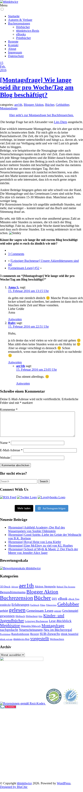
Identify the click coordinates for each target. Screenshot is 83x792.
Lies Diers (60, 122)
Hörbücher (23, 27)
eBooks (21, 34)
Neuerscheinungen (31, 630)
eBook (62, 599)
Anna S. (13, 287)
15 (1, 63)
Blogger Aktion (34, 104)
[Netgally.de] (54, 703)
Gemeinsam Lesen (39, 611)
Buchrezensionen (19, 23)
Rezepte (13, 41)
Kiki (40, 616)
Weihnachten (57, 639)
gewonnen (7, 616)
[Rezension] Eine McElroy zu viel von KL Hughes (40, 545)
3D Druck (5, 586)
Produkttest (5, 634)
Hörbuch (20, 616)
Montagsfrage (9, 108)
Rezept (34, 634)
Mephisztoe (10, 625)
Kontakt (13, 45)
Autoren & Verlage (20, 20)
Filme (42, 605)
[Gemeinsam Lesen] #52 (23, 268)
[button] (2, 9)
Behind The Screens (66, 586)
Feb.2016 (3, 68)
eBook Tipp (73, 599)
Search (44, 481)
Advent (14, 587)
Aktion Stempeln (45, 586)
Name (5, 442)
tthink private (6, 639)
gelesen (17, 610)
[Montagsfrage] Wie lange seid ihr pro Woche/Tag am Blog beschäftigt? (37, 87)
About (12, 48)
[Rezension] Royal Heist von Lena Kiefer (34, 542)
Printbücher (23, 38)
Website (5, 457)
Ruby (12, 323)
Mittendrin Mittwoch (31, 626)
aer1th (18, 104)
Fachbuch (34, 605)
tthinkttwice (24, 783)
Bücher (49, 104)
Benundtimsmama (13, 592)
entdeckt (5, 604)
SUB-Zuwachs (50, 634)
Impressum (15, 52)
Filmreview (51, 605)
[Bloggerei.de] (8, 707)
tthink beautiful (69, 634)
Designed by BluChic (14, 787)
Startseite (14, 16)
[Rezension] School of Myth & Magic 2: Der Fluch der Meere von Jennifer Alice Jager (43, 550)
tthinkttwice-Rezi (21, 639)
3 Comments (16, 254)
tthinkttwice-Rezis (27, 30)
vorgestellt (39, 638)
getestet (57, 611)
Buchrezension (16, 598)
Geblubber (62, 104)
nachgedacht (9, 630)
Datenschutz (16, 56)
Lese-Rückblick (60, 621)
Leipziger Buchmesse (36, 621)
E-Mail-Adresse (11, 450)
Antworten (15, 319)
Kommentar (9, 409)
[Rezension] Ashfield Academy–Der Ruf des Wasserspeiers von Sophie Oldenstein (36, 529)
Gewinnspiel (70, 610)
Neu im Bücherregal (58, 630)
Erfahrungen (20, 605)
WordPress (64, 783)
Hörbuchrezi (32, 616)
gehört (4, 610)
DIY (54, 598)
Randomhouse (20, 634)
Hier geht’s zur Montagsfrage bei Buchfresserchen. (41, 115)
